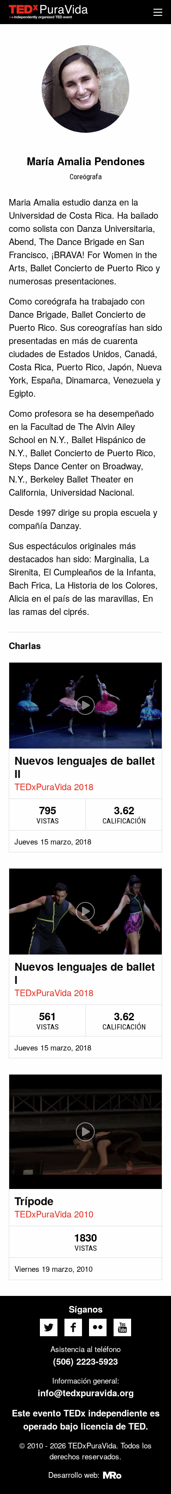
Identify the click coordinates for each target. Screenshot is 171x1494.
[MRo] (112, 1474)
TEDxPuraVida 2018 (53, 786)
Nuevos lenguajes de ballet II (84, 766)
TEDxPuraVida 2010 (53, 1213)
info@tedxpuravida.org (86, 1392)
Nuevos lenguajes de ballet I (84, 972)
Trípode (33, 1201)
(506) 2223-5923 (85, 1361)
